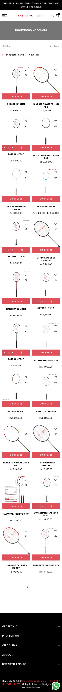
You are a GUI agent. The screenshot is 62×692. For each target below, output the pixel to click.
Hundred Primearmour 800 (16, 464)
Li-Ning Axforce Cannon (46, 259)
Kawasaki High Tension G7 (16, 515)
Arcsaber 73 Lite (16, 104)
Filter (7, 46)
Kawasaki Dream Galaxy (16, 208)
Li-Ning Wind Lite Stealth (46, 464)
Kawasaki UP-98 (46, 206)
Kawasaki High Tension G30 (46, 157)
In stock (35, 54)
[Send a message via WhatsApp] (55, 685)
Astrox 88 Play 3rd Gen (46, 565)
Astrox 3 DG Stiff (46, 411)
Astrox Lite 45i (16, 256)
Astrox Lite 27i (16, 359)
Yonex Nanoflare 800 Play (46, 514)
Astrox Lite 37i (16, 154)
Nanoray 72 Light (16, 309)
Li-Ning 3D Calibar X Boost (16, 567)
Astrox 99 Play (16, 411)
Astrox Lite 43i (45, 308)
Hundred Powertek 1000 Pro (46, 105)
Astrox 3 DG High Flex (46, 360)
